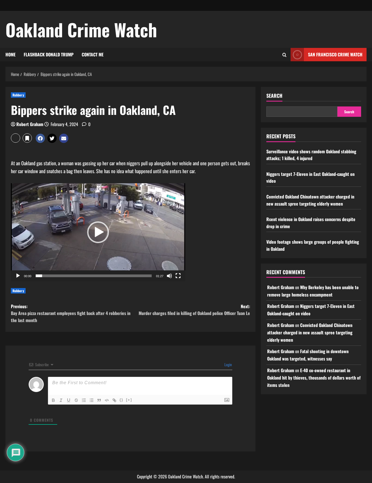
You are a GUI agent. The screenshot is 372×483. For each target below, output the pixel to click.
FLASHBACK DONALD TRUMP (49, 54)
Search (274, 95)
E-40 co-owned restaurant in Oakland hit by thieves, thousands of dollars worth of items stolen (314, 377)
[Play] (18, 276)
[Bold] (53, 400)
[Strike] (76, 400)
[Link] (114, 400)
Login (228, 364)
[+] (129, 400)
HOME (10, 54)
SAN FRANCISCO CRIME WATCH (335, 54)
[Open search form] (284, 55)
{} (121, 400)
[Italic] (61, 400)
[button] (15, 138)
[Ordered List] (84, 400)
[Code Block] (107, 400)
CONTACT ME (92, 54)
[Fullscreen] (178, 276)
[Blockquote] (99, 400)
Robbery (18, 95)
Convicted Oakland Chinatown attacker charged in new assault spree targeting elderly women (310, 200)
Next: (194, 310)
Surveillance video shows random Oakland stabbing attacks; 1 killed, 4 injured (311, 155)
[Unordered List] (91, 400)
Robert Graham (29, 124)
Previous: (70, 313)
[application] (98, 232)
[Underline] (68, 400)
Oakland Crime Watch (81, 29)
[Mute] (169, 276)
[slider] (94, 275)
